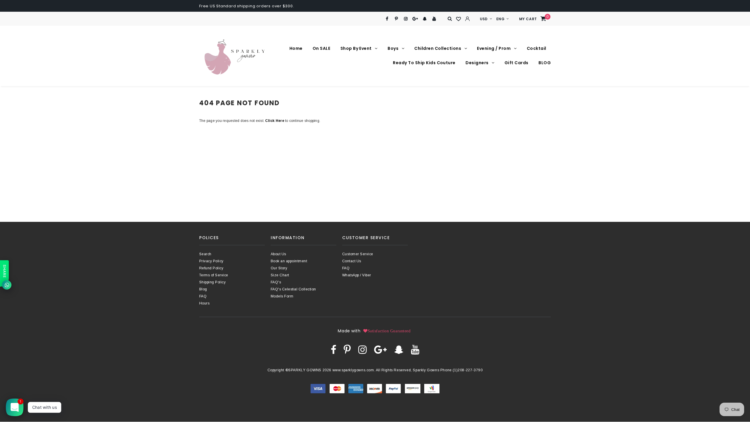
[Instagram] (406, 19)
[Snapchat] (424, 19)
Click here (275, 121)
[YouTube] (434, 19)
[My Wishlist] (458, 19)
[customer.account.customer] (467, 18)
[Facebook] (387, 19)
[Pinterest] (396, 19)
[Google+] (415, 19)
